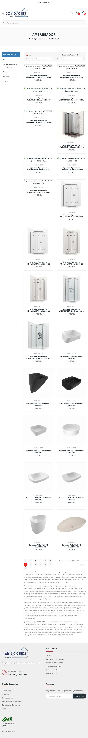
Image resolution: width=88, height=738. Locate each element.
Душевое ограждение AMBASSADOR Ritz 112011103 (38, 191)
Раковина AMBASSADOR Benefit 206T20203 (71, 404)
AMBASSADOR (54, 39)
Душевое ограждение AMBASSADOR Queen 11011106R (38, 121)
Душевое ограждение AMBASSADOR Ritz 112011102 (71, 169)
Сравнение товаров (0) (70, 55)
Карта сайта (6, 691)
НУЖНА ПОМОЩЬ (15, 671)
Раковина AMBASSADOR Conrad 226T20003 (71, 451)
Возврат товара (51, 673)
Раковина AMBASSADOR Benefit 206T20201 (38, 404)
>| (25, 568)
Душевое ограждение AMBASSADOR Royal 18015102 (38, 263)
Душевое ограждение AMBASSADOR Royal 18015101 (71, 216)
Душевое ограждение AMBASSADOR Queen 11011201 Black (71, 146)
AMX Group (6, 726)
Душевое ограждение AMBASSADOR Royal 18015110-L (38, 357)
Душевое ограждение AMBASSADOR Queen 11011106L (71, 99)
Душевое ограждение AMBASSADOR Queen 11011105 (38, 99)
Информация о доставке (55, 659)
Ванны (5, 59)
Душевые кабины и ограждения (10, 65)
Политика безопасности (54, 662)
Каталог (6, 72)
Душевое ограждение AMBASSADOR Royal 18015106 (38, 310)
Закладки (5, 694)
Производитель (39, 39)
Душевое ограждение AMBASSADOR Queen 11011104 (71, 76)
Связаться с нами (52, 670)
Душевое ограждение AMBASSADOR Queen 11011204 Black (38, 169)
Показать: (60, 59)
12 (45, 564)
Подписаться (79, 696)
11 (40, 564)
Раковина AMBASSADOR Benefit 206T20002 (71, 357)
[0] (77, 13)
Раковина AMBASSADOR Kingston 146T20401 (71, 546)
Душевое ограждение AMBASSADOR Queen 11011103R (38, 76)
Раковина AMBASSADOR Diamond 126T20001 (38, 499)
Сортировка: (30, 59)
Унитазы (6, 81)
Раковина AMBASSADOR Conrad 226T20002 (38, 451)
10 (35, 564)
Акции (4, 708)
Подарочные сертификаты (12, 701)
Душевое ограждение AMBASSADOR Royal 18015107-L (71, 310)
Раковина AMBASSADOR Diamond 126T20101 (71, 499)
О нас (48, 655)
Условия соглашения (53, 666)
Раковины (6, 76)
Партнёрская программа (11, 705)
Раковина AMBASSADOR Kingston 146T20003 (38, 546)
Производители (7, 698)
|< (25, 561)
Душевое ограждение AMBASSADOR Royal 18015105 (71, 263)
